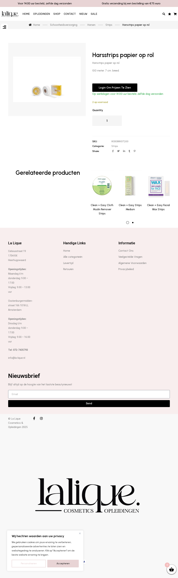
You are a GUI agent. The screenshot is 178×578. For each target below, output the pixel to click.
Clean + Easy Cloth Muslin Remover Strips (102, 209)
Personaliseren (29, 563)
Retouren (68, 269)
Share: (95, 151)
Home (26, 13)
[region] (45, 550)
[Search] (164, 14)
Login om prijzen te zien (115, 87)
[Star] (170, 14)
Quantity (97, 110)
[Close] (80, 533)
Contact (70, 13)
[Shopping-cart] (175, 14)
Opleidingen (41, 13)
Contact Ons (126, 250)
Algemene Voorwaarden (132, 263)
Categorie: (98, 146)
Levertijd (68, 263)
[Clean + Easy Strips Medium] (130, 184)
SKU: (94, 141)
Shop (56, 13)
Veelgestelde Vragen (130, 256)
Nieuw (83, 13)
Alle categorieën (72, 256)
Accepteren (63, 563)
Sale (94, 13)
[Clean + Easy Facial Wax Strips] (158, 184)
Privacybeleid (126, 269)
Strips (114, 146)
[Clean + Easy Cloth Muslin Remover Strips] (102, 184)
